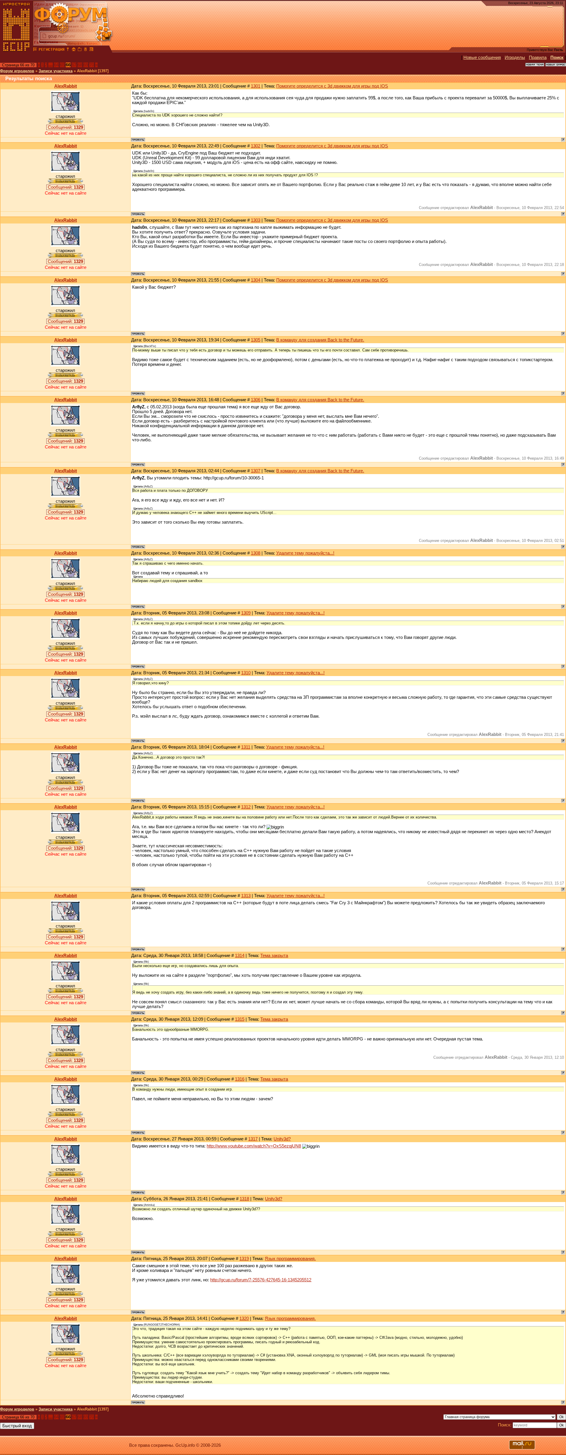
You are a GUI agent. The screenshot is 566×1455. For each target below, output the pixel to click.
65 (62, 65)
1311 (245, 747)
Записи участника (56, 71)
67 (74, 65)
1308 (255, 553)
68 (80, 65)
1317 (253, 1139)
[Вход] (68, 50)
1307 (255, 470)
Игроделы (515, 57)
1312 (246, 807)
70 (91, 65)
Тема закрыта (274, 955)
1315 (239, 1019)
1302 (255, 146)
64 (56, 65)
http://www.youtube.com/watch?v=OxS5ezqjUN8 (254, 1146)
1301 (255, 86)
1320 (244, 1318)
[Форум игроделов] (35, 50)
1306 (255, 399)
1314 (239, 955)
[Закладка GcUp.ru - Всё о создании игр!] (80, 50)
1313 (246, 895)
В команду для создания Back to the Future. (320, 340)
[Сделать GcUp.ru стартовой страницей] (74, 50)
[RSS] (91, 50)
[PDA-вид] (85, 50)
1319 (244, 1258)
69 (85, 65)
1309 (246, 613)
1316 (239, 1079)
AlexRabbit (65, 86)
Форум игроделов (17, 71)
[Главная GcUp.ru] (16, 50)
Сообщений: (65, 127)
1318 (244, 1198)
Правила (538, 57)
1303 (255, 220)
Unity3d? (282, 1139)
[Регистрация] (51, 50)
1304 (255, 280)
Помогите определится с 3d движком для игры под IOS (332, 86)
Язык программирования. (290, 1258)
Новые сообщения (482, 57)
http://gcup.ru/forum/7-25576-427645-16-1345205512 (260, 1280)
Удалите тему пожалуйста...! (305, 553)
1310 (246, 672)
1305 (255, 340)
